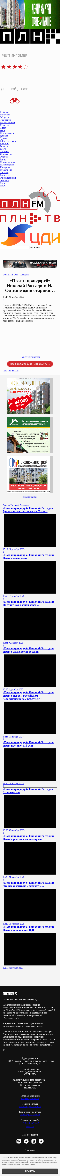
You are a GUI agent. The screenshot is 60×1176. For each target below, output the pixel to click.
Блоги (3, 149)
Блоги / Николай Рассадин (16, 274)
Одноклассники (8, 178)
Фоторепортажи (8, 162)
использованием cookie (11, 1162)
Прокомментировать (30, 357)
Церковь (4, 135)
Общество (5, 117)
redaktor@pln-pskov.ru (30, 1106)
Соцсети (4, 172)
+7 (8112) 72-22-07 (30, 1098)
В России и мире (8, 141)
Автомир (4, 143)
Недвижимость (7, 133)
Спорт (3, 128)
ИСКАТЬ (35, 247)
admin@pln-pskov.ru (30, 1114)
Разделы (4, 146)
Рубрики (4, 112)
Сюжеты (4, 151)
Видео (3, 159)
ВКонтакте (5, 175)
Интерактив (6, 154)
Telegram (4, 180)
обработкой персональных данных (22, 1164)
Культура (4, 125)
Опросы (4, 156)
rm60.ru (30, 1126)
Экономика (5, 120)
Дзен (2, 183)
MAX (3, 185)
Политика (5, 114)
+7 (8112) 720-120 (30, 1122)
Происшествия (7, 122)
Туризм (3, 138)
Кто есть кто (6, 170)
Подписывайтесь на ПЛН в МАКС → (30, 364)
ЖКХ (2, 130)
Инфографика (7, 164)
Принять (30, 1171)
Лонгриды (5, 167)
